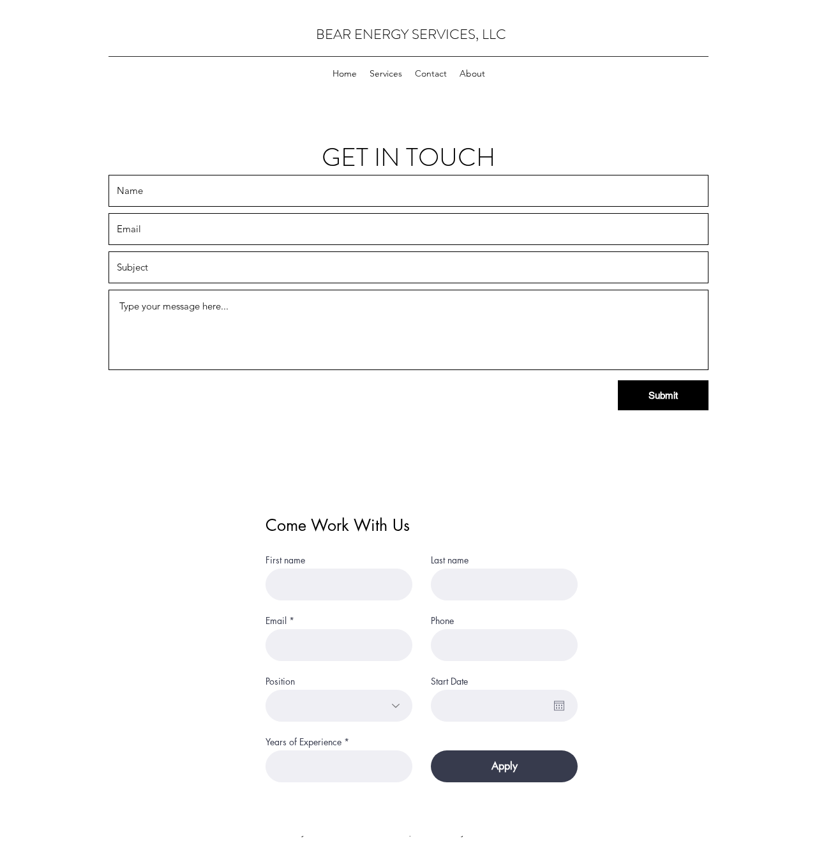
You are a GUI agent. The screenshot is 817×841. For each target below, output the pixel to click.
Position (280, 681)
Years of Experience (303, 742)
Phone (442, 620)
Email (276, 620)
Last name (449, 560)
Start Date (449, 681)
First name (285, 560)
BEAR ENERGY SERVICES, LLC (411, 34)
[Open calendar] (559, 706)
